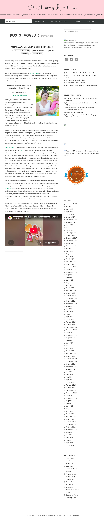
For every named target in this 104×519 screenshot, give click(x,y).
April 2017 (69, 256)
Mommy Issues (71, 474)
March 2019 (70, 214)
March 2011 (70, 445)
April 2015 (69, 317)
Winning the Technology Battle (76, 80)
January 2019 (70, 217)
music (22, 150)
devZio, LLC (62, 515)
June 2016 (69, 280)
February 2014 (71, 353)
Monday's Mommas (22, 51)
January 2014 (70, 356)
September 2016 (71, 272)
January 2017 (70, 264)
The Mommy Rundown (52, 7)
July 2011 (69, 435)
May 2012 (69, 408)
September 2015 (71, 303)
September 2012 (71, 398)
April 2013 (69, 380)
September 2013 (71, 367)
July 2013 (69, 372)
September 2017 (71, 246)
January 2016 (70, 293)
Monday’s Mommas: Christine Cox (32, 47)
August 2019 (70, 206)
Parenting (69, 484)
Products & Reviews (59, 21)
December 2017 (71, 238)
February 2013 (71, 385)
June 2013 (69, 374)
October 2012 (70, 395)
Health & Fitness (71, 469)
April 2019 (69, 212)
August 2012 (70, 401)
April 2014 (69, 348)
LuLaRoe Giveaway (77, 112)
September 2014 (71, 335)
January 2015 (70, 324)
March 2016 (70, 288)
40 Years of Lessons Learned (75, 83)
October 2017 (70, 243)
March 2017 (70, 259)
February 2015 (71, 322)
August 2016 (70, 275)
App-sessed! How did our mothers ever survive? (82, 85)
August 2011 (70, 432)
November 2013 (71, 361)
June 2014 (69, 343)
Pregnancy (69, 487)
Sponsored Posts (72, 495)
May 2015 (69, 314)
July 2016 (69, 277)
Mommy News (40, 21)
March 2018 (70, 230)
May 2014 (69, 345)
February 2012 (71, 416)
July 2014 (69, 340)
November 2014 (71, 330)
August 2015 (70, 306)
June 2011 (69, 437)
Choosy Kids (34, 73)
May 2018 (69, 227)
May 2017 (69, 254)
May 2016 (69, 283)
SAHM (68, 492)
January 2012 (70, 419)
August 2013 (70, 369)
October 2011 (70, 427)
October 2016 (70, 269)
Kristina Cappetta (72, 115)
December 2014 (71, 327)
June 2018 (69, 225)
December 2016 (71, 267)
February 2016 (71, 290)
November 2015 (71, 298)
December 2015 (71, 296)
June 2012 (69, 406)
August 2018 (70, 222)
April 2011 (69, 443)
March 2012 (70, 414)
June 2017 (69, 251)
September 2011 (71, 429)
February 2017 (71, 261)
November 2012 (71, 393)
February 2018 (71, 233)
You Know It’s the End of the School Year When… (82, 73)
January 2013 (70, 387)
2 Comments (37, 53)
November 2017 (71, 240)
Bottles (68, 461)
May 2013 (69, 377)
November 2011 (71, 424)
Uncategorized (71, 498)
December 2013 (71, 359)
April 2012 (69, 411)
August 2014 (70, 338)
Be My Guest (91, 21)
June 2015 (69, 311)
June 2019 (69, 209)
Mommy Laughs (71, 477)
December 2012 (71, 390)
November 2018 (71, 219)
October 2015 (70, 301)
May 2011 (69, 440)
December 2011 (71, 422)
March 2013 (70, 382)
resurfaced (69, 98)
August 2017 (70, 248)
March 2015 (70, 319)
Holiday (68, 471)
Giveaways (77, 21)
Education (69, 463)
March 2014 (70, 351)
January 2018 (70, 235)
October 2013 (70, 364)
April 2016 (69, 285)
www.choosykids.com (19, 95)
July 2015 (69, 309)
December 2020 (71, 204)
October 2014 (70, 332)
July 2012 (69, 403)
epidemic (8, 188)
